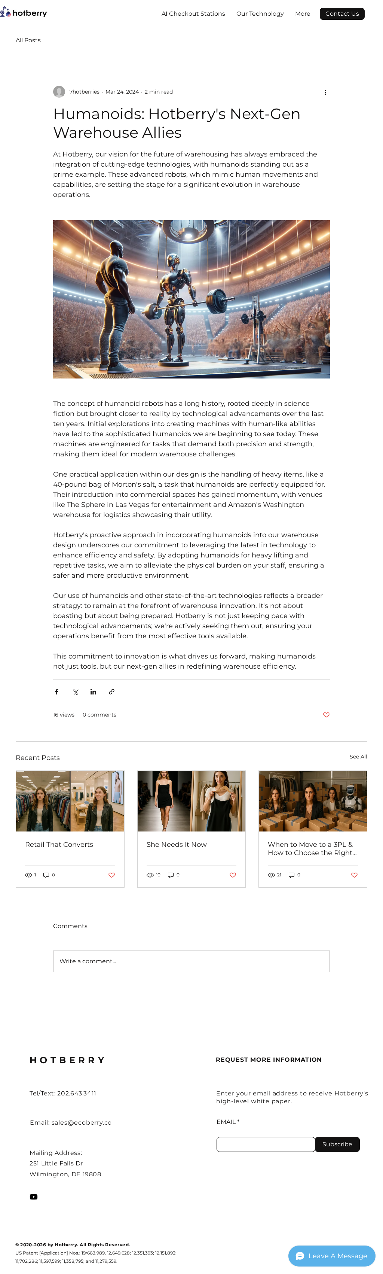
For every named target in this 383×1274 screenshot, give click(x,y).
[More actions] (325, 91)
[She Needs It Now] (192, 801)
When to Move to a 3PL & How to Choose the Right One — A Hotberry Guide (310, 848)
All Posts (28, 40)
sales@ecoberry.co (82, 1122)
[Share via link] (111, 691)
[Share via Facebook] (56, 691)
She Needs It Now (177, 844)
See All (358, 756)
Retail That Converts (59, 844)
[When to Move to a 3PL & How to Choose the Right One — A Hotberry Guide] (313, 801)
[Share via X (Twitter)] (75, 691)
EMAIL (226, 1122)
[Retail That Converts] (70, 801)
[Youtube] (33, 1196)
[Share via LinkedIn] (93, 691)
